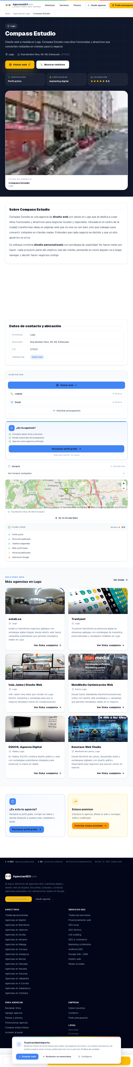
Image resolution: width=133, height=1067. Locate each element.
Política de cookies (90, 1049)
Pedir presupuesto (78, 1017)
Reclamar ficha (13, 1008)
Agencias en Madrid (15, 920)
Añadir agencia (98, 5)
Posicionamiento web (79, 920)
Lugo (11, 54)
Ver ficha (46, 645)
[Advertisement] (66, 292)
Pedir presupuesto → (18, 899)
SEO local (73, 924)
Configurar (86, 1056)
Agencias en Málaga (15, 944)
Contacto (73, 1012)
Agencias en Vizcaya (16, 949)
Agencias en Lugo (21, 13)
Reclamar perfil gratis (64, 448)
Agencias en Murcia (15, 959)
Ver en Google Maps (68, 518)
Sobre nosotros (76, 1008)
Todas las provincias (16, 915)
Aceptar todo (29, 1056)
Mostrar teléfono (54, 64)
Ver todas (118, 579)
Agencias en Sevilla (15, 934)
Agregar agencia (13, 1012)
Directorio (50, 5)
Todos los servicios (79, 915)
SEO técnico (75, 929)
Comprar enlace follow (17, 1027)
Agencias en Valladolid (17, 978)
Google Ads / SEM (78, 954)
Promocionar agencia (16, 1022)
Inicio (7, 13)
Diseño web (37, 357)
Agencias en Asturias (16, 973)
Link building (74, 934)
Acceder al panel (14, 1032)
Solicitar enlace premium (89, 825)
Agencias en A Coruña (17, 983)
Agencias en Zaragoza (17, 954)
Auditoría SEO (75, 949)
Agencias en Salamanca (17, 988)
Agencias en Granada (16, 963)
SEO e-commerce (77, 939)
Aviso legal (73, 1030)
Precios (77, 5)
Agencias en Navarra (16, 968)
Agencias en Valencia (16, 929)
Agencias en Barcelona (17, 924)
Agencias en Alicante (16, 939)
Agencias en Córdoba (16, 993)
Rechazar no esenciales (58, 1056)
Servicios (64, 5)
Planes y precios (14, 1017)
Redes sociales (76, 963)
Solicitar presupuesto (68, 410)
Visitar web (20, 64)
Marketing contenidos (79, 944)
